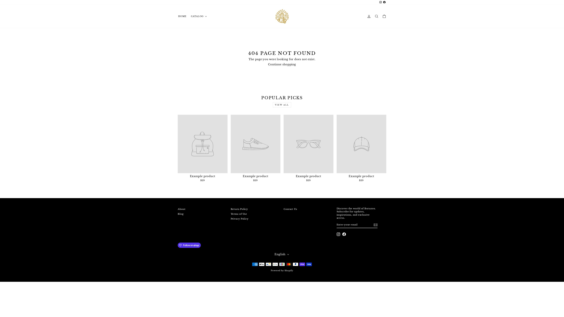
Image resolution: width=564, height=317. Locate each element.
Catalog (197, 16)
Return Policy (239, 209)
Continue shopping (282, 64)
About (182, 209)
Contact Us (290, 209)
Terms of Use (239, 214)
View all (282, 105)
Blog (181, 214)
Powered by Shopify (282, 270)
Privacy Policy (240, 218)
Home (182, 16)
